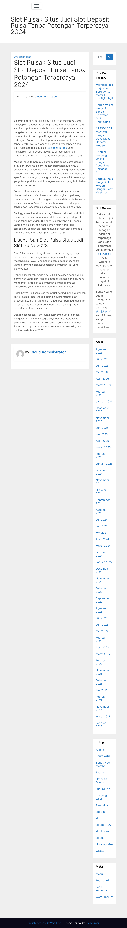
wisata (100, 850)
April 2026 (102, 378)
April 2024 (102, 539)
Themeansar (92, 923)
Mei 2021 (101, 690)
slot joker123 (104, 311)
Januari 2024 (104, 562)
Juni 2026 (102, 365)
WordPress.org (105, 896)
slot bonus (102, 831)
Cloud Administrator (47, 96)
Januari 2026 (104, 401)
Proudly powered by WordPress (45, 923)
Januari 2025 (104, 463)
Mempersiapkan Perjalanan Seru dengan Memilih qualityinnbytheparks (109, 91)
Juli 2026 (102, 359)
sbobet (100, 811)
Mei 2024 (102, 532)
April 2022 (102, 647)
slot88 (100, 837)
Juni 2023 (102, 624)
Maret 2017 (103, 716)
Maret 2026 (103, 385)
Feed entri (102, 880)
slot (98, 818)
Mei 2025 (102, 434)
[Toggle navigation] (37, 6)
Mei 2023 (102, 631)
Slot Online (104, 253)
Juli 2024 (102, 519)
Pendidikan (103, 805)
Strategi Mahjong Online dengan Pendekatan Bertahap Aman (103, 162)
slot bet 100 (103, 824)
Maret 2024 (103, 545)
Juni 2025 (102, 427)
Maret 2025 (103, 447)
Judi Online (103, 788)
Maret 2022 (103, 654)
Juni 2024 (102, 526)
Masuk (100, 874)
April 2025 (102, 440)
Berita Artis (103, 756)
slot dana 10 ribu (57, 147)
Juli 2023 (102, 618)
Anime (100, 749)
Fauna (100, 772)
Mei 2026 (102, 372)
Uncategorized (22, 56)
